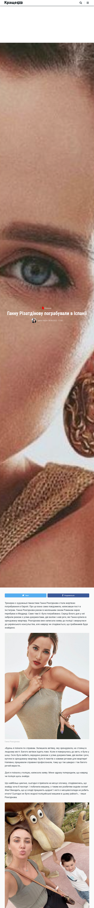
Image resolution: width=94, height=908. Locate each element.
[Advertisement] (47, 24)
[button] (26, 595)
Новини (47, 308)
